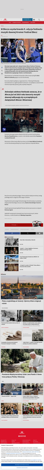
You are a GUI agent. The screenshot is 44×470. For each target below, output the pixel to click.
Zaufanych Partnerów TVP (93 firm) (13, 453)
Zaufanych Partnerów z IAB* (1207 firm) (31, 451)
